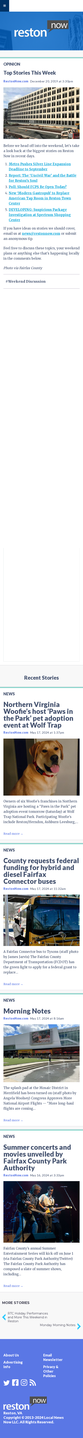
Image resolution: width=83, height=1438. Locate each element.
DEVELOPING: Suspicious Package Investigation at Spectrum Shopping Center (40, 215)
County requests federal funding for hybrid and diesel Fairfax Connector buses (41, 870)
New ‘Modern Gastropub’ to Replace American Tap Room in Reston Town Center (40, 198)
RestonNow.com (16, 81)
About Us (11, 1355)
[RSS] (33, 1382)
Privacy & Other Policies (50, 1371)
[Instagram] (24, 1382)
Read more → (13, 834)
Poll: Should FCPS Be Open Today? (38, 187)
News (9, 693)
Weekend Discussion (27, 281)
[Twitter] (6, 1383)
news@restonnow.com (41, 233)
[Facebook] (15, 1382)
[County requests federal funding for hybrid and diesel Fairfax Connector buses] (41, 920)
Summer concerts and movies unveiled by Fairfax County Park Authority (37, 1157)
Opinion (11, 64)
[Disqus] (41, 490)
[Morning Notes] (41, 1053)
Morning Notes (27, 1011)
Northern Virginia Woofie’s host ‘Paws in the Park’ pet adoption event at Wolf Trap (38, 714)
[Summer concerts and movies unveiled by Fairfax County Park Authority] (41, 1212)
